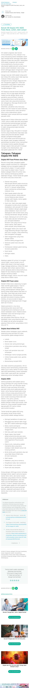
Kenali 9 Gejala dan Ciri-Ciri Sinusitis (14, 638)
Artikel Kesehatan (5, 2)
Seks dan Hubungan (6, 3)
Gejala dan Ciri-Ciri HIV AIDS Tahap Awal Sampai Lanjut (14, 666)
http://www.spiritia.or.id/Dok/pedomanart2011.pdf (16, 517)
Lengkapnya (14, 543)
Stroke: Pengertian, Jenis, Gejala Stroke (14, 612)
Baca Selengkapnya (14, 617)
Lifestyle (14, 2)
